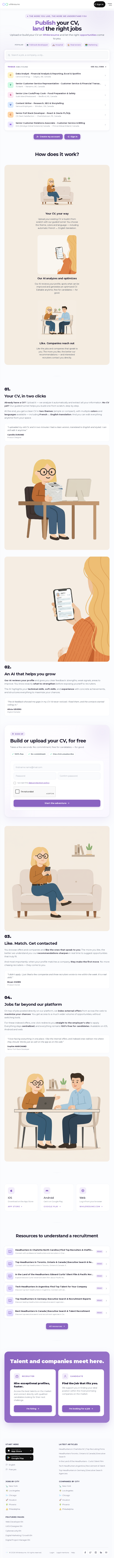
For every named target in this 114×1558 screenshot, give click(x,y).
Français (12, 1469)
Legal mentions (63, 1552)
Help (73, 1552)
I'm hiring (31, 1408)
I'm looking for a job (79, 1408)
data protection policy (39, 783)
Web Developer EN (14, 1522)
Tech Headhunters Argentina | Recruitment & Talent (82, 1466)
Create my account (50, 137)
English (12, 1465)
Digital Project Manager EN (18, 1540)
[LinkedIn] (101, 1552)
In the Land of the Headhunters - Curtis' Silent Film (81, 1461)
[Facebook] (85, 1552)
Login (52, 1552)
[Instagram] (95, 1552)
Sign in (73, 137)
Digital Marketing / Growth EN (19, 1535)
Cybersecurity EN (13, 1531)
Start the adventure (55, 803)
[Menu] (110, 4)
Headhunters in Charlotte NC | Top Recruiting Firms (82, 1449)
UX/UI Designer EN (14, 1526)
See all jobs (97, 67)
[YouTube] (106, 1552)
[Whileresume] (11, 4)
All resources (55, 1326)
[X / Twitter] (90, 1552)
